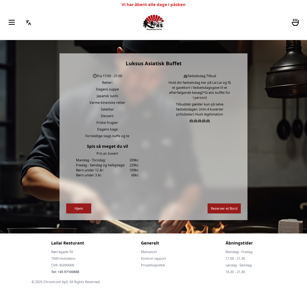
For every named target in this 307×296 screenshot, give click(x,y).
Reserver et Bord (224, 208)
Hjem (79, 208)
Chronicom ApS (55, 282)
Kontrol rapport (153, 258)
